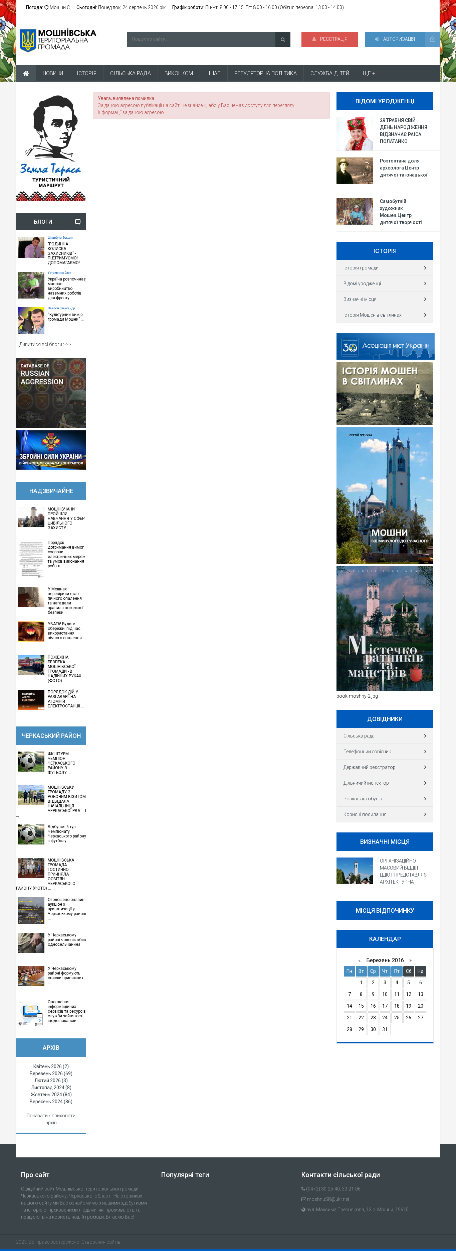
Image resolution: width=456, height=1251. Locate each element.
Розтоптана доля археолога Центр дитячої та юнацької (404, 168)
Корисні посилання (365, 814)
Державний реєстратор (370, 767)
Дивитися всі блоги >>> (45, 344)
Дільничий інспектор (366, 783)
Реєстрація (333, 39)
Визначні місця (360, 299)
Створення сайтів (101, 1242)
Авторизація (398, 39)
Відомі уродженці (362, 283)
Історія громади (361, 267)
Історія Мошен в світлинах (373, 315)
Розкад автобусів (363, 798)
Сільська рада (359, 735)
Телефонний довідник (367, 751)
